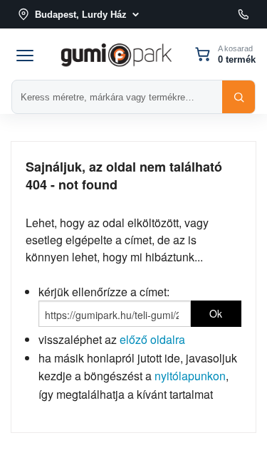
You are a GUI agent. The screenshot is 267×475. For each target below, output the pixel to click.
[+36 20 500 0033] (243, 14)
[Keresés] (238, 96)
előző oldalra (152, 339)
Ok (215, 313)
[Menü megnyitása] (24, 54)
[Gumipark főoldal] (116, 54)
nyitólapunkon (190, 375)
